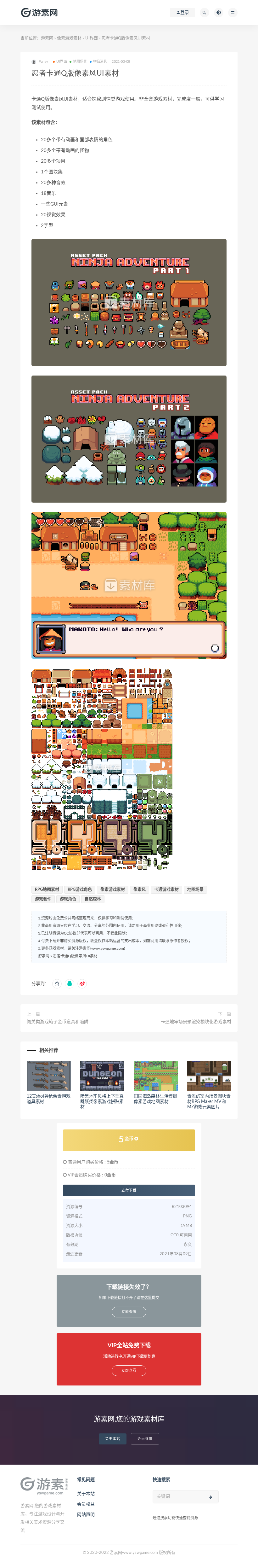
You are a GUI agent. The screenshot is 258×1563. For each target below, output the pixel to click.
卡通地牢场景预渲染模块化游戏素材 (196, 1022)
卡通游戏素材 (166, 890)
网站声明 (86, 1515)
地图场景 (80, 61)
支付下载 (129, 1190)
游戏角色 (68, 899)
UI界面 (91, 38)
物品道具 (100, 61)
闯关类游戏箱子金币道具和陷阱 (57, 1022)
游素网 (47, 38)
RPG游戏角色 (80, 890)
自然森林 (93, 899)
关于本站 (112, 1439)
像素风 (139, 890)
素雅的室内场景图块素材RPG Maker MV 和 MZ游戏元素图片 (209, 1101)
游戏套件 (43, 899)
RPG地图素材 (47, 890)
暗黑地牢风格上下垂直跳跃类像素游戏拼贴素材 (102, 1101)
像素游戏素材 (69, 38)
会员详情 (145, 1439)
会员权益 (86, 1504)
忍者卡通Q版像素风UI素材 (75, 956)
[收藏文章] (57, 984)
